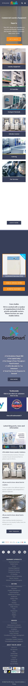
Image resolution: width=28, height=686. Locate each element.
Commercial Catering (14, 572)
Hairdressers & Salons (14, 594)
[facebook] (3, 553)
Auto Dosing (8, 203)
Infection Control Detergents (14, 580)
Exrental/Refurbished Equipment (14, 641)
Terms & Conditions (19, 682)
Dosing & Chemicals (14, 570)
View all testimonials (14, 415)
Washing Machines (14, 562)
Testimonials (14, 653)
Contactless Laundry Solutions (14, 639)
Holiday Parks (14, 598)
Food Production (14, 592)
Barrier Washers (14, 578)
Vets (14, 617)
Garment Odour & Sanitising (14, 576)
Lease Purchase (14, 633)
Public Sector (14, 606)
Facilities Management (14, 590)
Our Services (14, 649)
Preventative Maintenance (14, 627)
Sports (14, 613)
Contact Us (14, 659)
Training (14, 637)
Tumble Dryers (14, 564)
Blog (14, 651)
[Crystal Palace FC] (14, 411)
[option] (14, 265)
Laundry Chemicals (18, 203)
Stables (14, 615)
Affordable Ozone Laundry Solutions (13, 452)
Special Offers (14, 663)
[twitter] (8, 553)
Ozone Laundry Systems (16, 201)
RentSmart (14, 623)
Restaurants (14, 611)
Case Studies (14, 655)
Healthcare (14, 596)
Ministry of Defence (14, 604)
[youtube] (14, 553)
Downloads (14, 661)
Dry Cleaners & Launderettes (14, 586)
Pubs (14, 609)
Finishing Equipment (14, 568)
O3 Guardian (14, 574)
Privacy (14, 684)
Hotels (14, 600)
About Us (14, 647)
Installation (14, 629)
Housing (14, 602)
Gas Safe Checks (14, 631)
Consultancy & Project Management (14, 635)
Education (14, 588)
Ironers (14, 566)
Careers (14, 657)
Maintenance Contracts (14, 625)
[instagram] (19, 553)
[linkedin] (24, 553)
